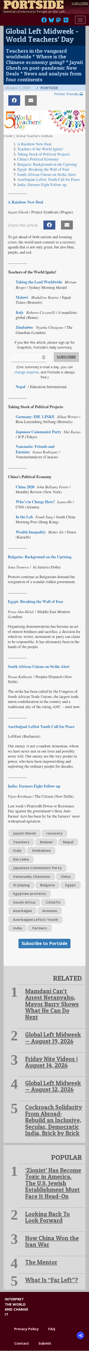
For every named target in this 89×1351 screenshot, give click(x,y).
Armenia (49, 910)
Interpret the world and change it (16, 1306)
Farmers (39, 928)
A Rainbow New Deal (25, 202)
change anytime (26, 372)
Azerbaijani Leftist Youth (35, 919)
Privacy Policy (26, 1328)
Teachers (21, 842)
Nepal (68, 842)
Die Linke (21, 859)
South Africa (24, 902)
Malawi (46, 842)
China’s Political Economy (38, 159)
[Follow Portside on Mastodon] (58, 21)
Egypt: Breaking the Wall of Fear (35, 601)
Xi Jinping (21, 885)
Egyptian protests (29, 893)
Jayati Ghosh (24, 833)
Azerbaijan (22, 910)
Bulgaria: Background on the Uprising (39, 557)
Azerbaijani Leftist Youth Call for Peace (41, 726)
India (17, 928)
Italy (17, 850)
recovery (54, 833)
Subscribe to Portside (44, 943)
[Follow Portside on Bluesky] (52, 21)
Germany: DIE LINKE (35, 417)
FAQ (51, 1328)
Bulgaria (47, 885)
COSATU (53, 902)
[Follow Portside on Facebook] (44, 21)
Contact (21, 1343)
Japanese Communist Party (38, 432)
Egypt (70, 885)
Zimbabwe (41, 850)
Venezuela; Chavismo (31, 876)
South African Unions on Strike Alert (46, 174)
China (65, 876)
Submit (44, 1343)
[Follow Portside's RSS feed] (66, 21)
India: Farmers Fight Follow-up (34, 786)
